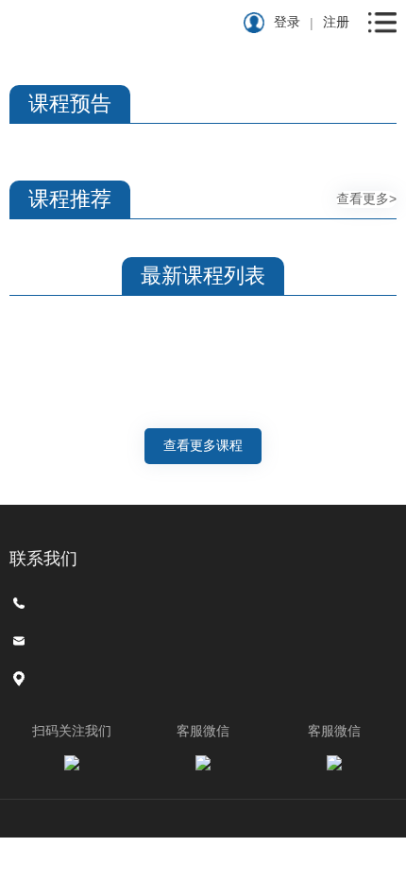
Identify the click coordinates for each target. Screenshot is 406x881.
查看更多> (366, 198)
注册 (336, 21)
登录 (287, 21)
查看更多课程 (203, 445)
